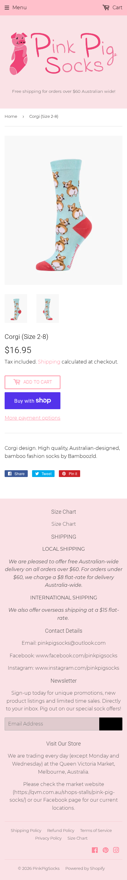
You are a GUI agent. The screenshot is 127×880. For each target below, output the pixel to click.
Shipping (49, 362)
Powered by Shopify (85, 868)
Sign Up (110, 724)
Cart (116, 7)
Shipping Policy (26, 830)
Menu (19, 7)
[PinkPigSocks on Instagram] (116, 851)
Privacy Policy (48, 838)
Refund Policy (60, 830)
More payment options (32, 418)
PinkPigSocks (46, 868)
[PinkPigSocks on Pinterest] (105, 851)
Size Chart (63, 524)
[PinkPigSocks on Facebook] (95, 851)
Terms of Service (96, 830)
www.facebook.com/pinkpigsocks (76, 656)
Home (11, 116)
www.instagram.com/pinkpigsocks (77, 668)
